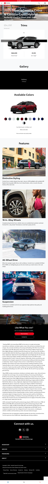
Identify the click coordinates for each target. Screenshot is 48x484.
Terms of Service (13, 470)
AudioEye (38, 470)
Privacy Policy (6, 470)
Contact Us (20, 470)
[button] (35, 41)
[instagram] (27, 429)
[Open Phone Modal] (39, 3)
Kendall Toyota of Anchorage (17, 465)
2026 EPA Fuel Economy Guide (9, 473)
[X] (23, 429)
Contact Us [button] (24, 337)
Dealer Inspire (23, 467)
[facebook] (20, 429)
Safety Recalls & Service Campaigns (25, 472)
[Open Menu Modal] (1, 3)
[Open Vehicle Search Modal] (24, 482)
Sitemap (26, 470)
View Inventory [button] (24, 333)
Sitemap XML (31, 470)
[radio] (6, 119)
